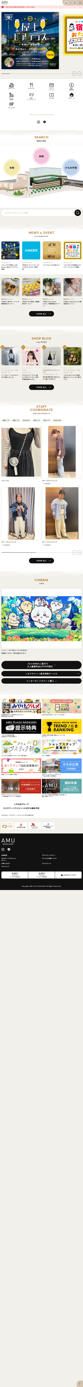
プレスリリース (46, 863)
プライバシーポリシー (49, 855)
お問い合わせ (5, 863)
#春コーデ (16, 420)
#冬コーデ (46, 420)
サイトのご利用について (49, 858)
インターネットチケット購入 (40, 681)
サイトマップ (5, 866)
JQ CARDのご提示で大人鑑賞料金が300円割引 (40, 665)
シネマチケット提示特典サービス (42, 673)
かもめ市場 (71, 167)
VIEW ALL (41, 313)
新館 (41, 156)
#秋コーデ (36, 420)
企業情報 (4, 855)
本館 (12, 167)
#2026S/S (26, 420)
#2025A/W (57, 420)
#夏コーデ (6, 420)
